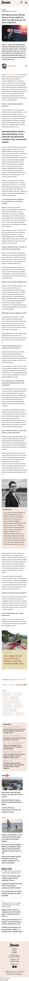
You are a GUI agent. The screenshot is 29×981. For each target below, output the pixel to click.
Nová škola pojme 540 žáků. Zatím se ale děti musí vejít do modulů (12, 794)
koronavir (18, 706)
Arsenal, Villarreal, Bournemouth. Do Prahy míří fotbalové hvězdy (11, 810)
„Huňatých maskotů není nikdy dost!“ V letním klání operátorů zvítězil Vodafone (12, 886)
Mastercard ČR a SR (19, 679)
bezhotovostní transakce (12, 702)
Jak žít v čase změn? (10, 710)
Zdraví (5, 727)
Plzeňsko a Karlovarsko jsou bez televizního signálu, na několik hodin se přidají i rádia (12, 929)
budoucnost (7, 694)
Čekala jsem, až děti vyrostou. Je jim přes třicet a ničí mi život (14, 739)
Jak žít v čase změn (12, 74)
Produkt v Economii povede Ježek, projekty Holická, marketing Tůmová (11, 878)
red (11, 761)
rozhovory (14, 698)
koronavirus (7, 706)
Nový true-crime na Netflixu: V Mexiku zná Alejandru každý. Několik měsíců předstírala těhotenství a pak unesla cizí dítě (12, 849)
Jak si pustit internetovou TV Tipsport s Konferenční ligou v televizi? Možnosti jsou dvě (12, 922)
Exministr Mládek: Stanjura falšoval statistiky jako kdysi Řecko (12, 802)
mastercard (19, 714)
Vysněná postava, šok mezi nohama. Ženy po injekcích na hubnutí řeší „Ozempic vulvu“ (14, 730)
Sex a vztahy (7, 743)
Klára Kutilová (18, 743)
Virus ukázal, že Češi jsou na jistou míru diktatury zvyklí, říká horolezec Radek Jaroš (13, 660)
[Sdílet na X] (26, 684)
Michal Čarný (8, 714)
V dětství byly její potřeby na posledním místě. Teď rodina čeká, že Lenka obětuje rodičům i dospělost (13, 765)
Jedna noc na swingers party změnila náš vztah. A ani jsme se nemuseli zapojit (13, 747)
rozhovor (18, 694)
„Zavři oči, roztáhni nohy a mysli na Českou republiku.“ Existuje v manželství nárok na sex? (14, 755)
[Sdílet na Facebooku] (24, 685)
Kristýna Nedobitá (15, 727)
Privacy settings (4, 980)
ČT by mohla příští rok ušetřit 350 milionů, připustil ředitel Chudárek (12, 893)
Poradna (6, 736)
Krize (5, 698)
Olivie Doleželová (16, 736)
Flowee (7, 3)
